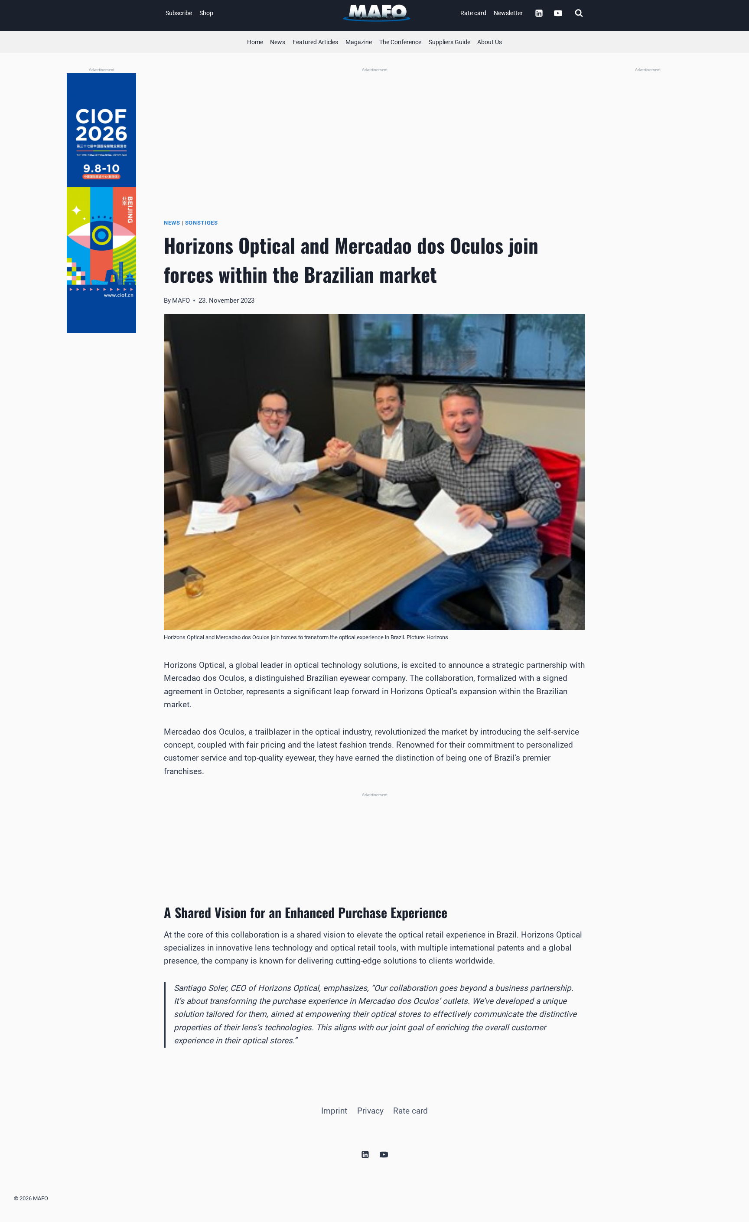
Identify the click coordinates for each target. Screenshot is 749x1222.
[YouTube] (558, 13)
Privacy (370, 1111)
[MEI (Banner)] (374, 837)
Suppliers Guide (449, 42)
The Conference (400, 42)
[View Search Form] (578, 13)
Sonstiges (201, 222)
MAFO (181, 300)
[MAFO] (377, 13)
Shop (206, 13)
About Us (489, 42)
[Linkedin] (539, 13)
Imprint (334, 1111)
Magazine (358, 42)
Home (255, 42)
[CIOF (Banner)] (101, 203)
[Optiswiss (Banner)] (374, 131)
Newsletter (508, 13)
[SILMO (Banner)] (647, 203)
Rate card (473, 13)
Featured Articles (315, 42)
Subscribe (179, 13)
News (277, 42)
